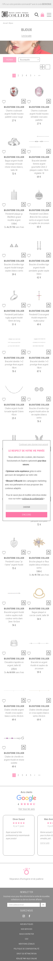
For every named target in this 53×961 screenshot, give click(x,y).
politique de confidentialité (32, 498)
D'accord (26, 514)
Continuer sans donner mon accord (33, 444)
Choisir (26, 507)
